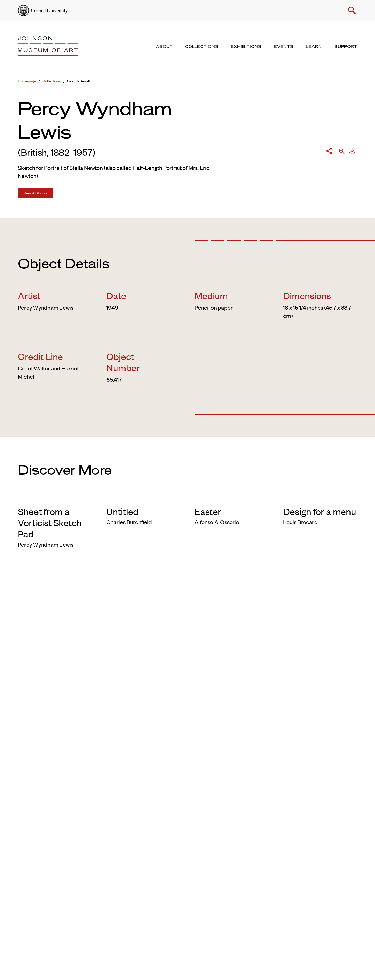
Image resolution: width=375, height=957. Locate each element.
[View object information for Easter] (232, 497)
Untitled (122, 511)
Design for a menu (319, 511)
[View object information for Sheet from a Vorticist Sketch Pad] (55, 497)
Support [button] (345, 46)
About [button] (164, 46)
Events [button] (283, 46)
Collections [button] (201, 46)
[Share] (329, 152)
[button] (352, 10)
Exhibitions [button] (246, 46)
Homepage (27, 80)
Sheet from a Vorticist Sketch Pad (50, 522)
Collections (51, 80)
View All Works (35, 192)
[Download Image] (352, 152)
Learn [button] (314, 46)
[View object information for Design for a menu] (320, 497)
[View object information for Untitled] (143, 497)
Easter (208, 511)
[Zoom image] (342, 152)
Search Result (78, 80)
